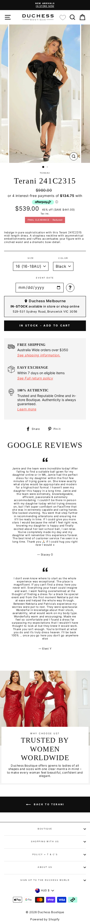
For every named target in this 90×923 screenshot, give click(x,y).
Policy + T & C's (45, 854)
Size (31, 258)
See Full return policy (35, 378)
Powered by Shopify (45, 919)
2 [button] (48, 167)
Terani (45, 173)
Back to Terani (48, 804)
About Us (45, 867)
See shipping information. (38, 355)
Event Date (45, 278)
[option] (45, 5)
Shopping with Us (45, 841)
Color (63, 258)
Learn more (26, 409)
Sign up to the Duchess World (45, 880)
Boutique (45, 829)
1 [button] (43, 167)
